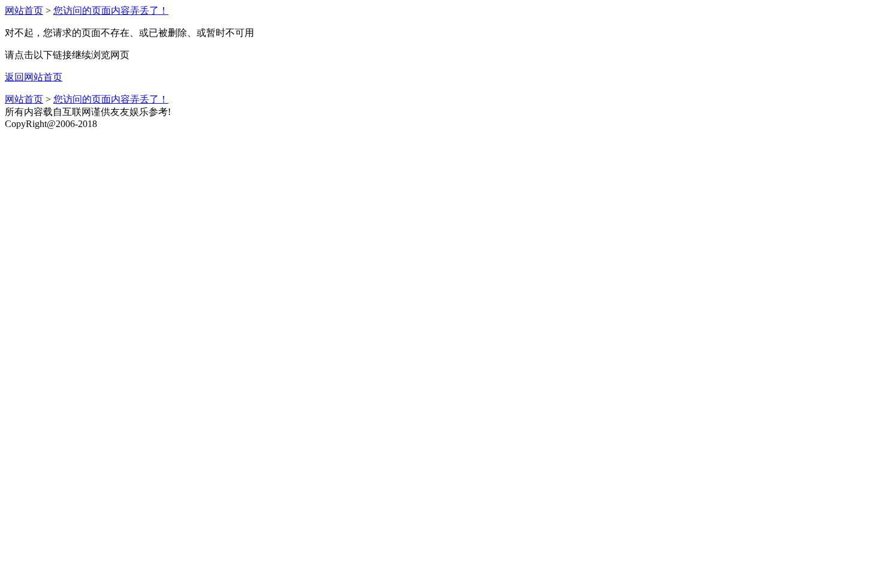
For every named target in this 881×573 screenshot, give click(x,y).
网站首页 (24, 10)
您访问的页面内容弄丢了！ (110, 10)
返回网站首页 (33, 77)
